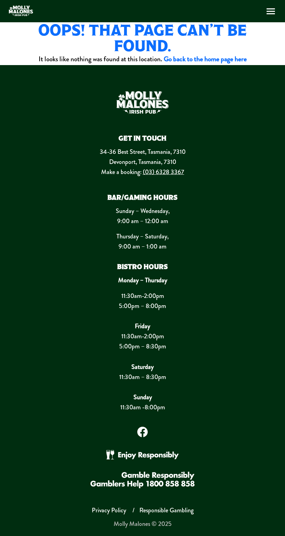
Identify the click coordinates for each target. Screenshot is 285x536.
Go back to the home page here (205, 59)
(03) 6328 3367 (163, 171)
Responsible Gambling (166, 510)
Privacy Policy (109, 510)
